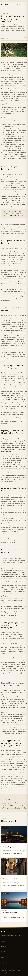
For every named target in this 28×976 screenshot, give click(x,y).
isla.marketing (18, 564)
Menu (24, 4)
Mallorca (3, 944)
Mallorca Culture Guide (9, 879)
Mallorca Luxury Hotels (9, 913)
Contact (11, 972)
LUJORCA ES (4, 962)
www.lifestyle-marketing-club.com (18, 808)
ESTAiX (2, 957)
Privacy (7, 972)
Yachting (3, 951)
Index (19, 970)
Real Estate (3, 941)
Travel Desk (4, 37)
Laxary (2, 959)
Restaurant (3, 946)
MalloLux (3, 964)
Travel (2, 949)
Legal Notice (3, 972)
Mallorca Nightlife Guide (10, 847)
